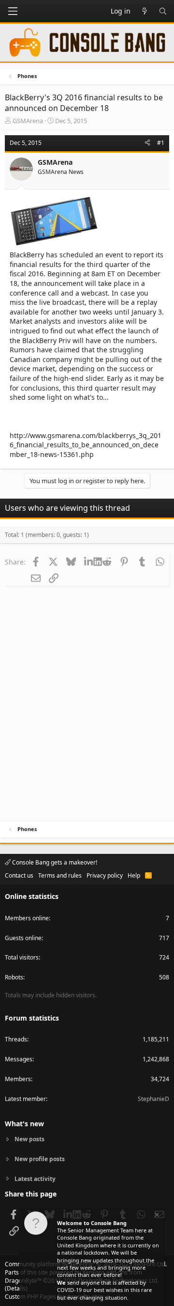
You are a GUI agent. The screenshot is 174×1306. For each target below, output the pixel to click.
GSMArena (28, 120)
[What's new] (144, 11)
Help (134, 875)
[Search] (163, 11)
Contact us (19, 875)
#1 (160, 143)
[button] (12, 11)
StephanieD (153, 1099)
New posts (29, 1139)
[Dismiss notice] (156, 1216)
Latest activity (35, 1179)
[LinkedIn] (88, 561)
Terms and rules (60, 875)
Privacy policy (105, 875)
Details (16, 1288)
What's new (24, 1123)
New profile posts (39, 1159)
